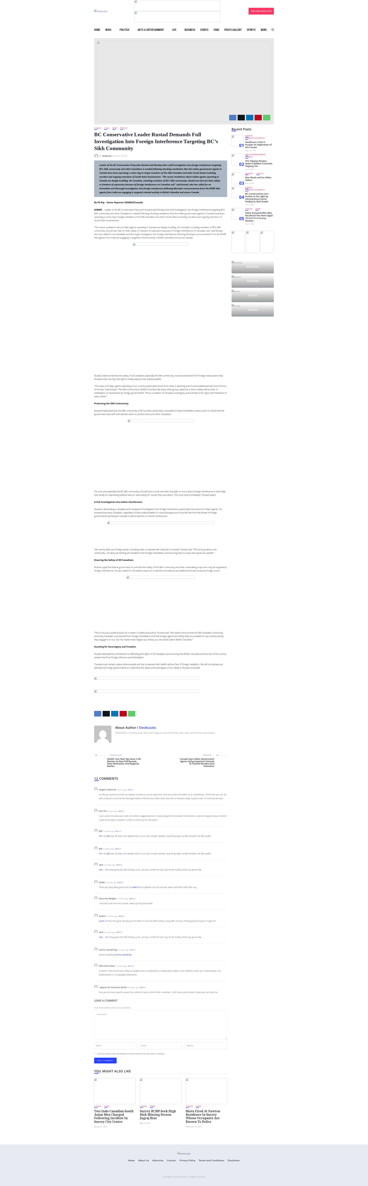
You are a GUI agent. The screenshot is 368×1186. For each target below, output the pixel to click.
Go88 (134, 887)
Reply (131, 790)
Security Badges (107, 898)
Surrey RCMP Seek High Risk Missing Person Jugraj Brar (158, 1114)
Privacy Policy (187, 1160)
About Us (143, 1160)
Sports (251, 30)
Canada (97, 128)
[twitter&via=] (241, 117)
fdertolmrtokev (107, 965)
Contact (171, 1160)
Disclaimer (234, 1160)
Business (190, 30)
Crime (106, 1106)
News (108, 30)
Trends (253, 310)
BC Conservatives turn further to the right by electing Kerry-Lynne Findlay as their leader (257, 197)
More (264, 30)
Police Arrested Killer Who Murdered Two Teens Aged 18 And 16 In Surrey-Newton (259, 216)
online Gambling (108, 949)
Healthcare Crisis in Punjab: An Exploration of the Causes (258, 145)
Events (204, 30)
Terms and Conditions (211, 1160)
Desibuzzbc (107, 156)
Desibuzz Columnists (255, 138)
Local (107, 128)
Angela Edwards (107, 789)
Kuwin (102, 916)
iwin (101, 864)
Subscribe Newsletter (261, 11)
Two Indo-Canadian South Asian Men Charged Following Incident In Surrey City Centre (114, 1116)
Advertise (157, 1160)
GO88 (102, 882)
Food (216, 30)
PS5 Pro (103, 811)
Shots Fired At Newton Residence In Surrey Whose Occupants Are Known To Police (203, 1116)
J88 (100, 831)
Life (174, 30)
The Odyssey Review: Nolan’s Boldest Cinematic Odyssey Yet (258, 163)
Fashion (252, 281)
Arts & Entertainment (151, 30)
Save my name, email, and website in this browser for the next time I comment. (131, 1053)
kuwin (102, 921)
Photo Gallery (233, 30)
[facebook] (232, 117)
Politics (124, 30)
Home (97, 30)
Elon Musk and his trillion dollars (258, 178)
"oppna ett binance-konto (113, 987)
